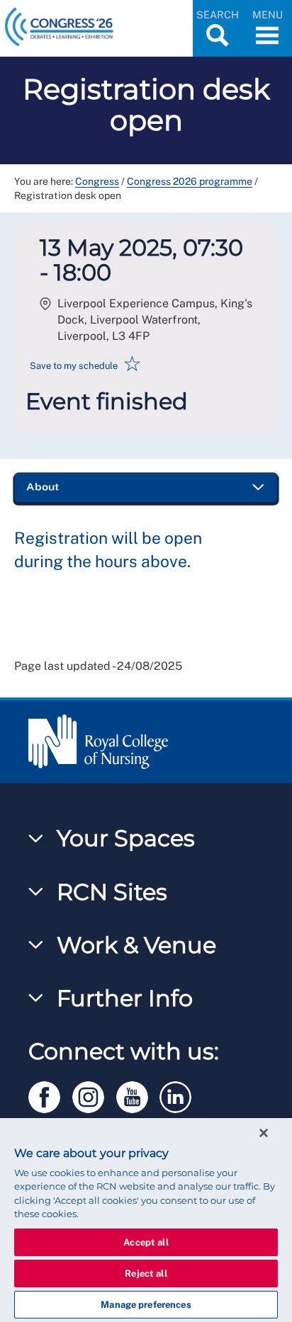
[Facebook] (50, 1094)
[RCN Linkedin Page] (180, 1094)
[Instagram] (94, 1094)
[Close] (263, 1133)
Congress (97, 181)
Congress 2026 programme (189, 181)
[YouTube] (138, 1094)
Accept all (145, 1242)
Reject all (146, 1273)
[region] (146, 1220)
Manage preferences (146, 1304)
